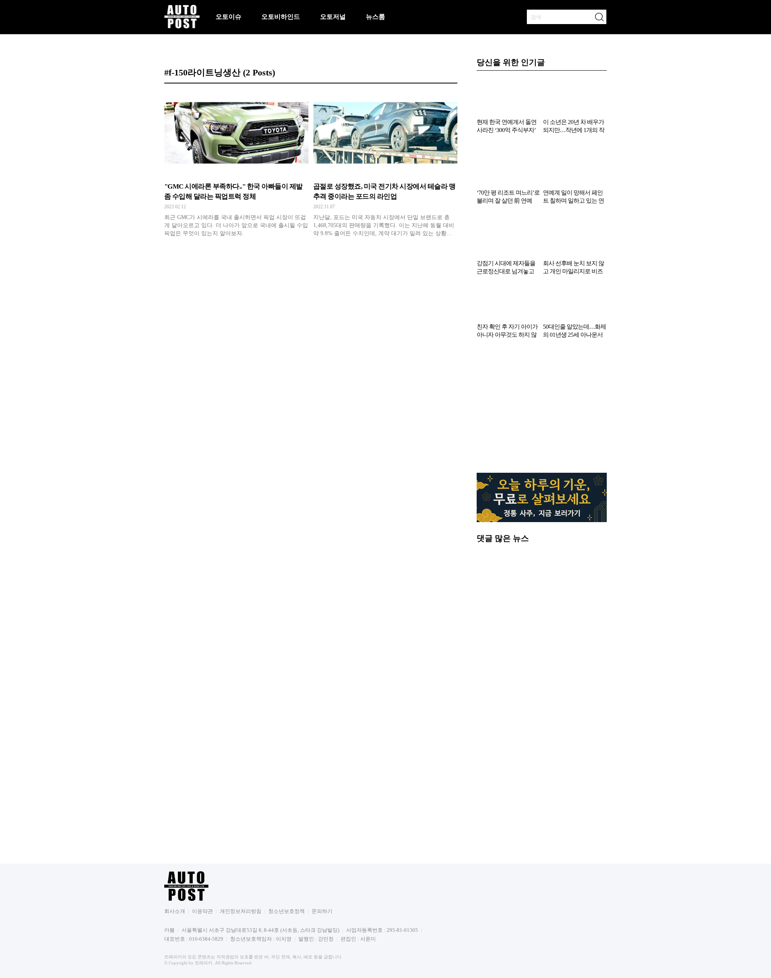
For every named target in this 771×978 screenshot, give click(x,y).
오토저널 (333, 16)
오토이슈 (228, 16)
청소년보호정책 (286, 911)
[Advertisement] (541, 410)
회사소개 (174, 911)
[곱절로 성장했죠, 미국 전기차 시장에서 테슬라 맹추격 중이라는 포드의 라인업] (385, 166)
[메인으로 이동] (182, 27)
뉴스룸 (375, 16)
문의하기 (322, 911)
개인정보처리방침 (240, 911)
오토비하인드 (280, 16)
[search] (599, 17)
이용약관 (202, 911)
